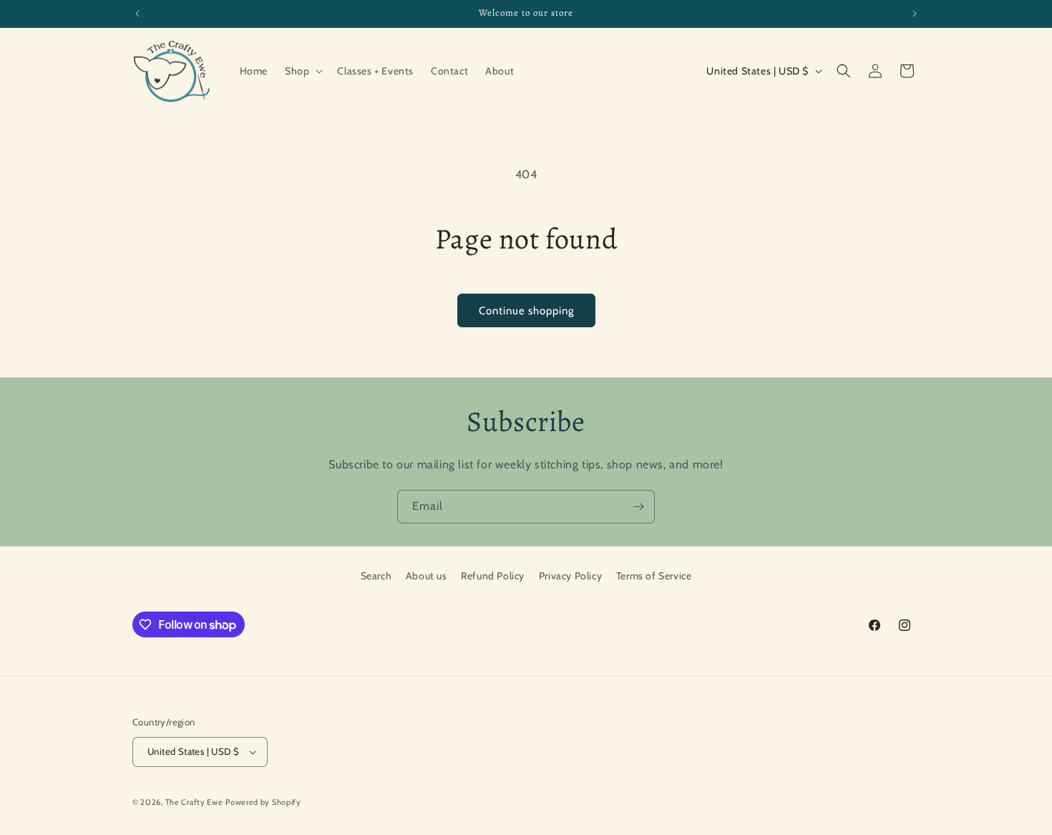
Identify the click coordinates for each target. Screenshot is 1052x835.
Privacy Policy (570, 575)
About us (426, 575)
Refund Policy (493, 575)
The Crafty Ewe (194, 802)
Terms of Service (654, 575)
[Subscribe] (638, 506)
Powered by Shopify (263, 802)
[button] (302, 71)
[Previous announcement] (137, 13)
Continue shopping (526, 310)
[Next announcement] (914, 13)
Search (376, 575)
